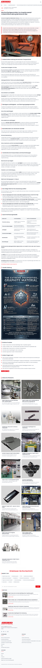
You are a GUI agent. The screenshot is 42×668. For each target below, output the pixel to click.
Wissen (5, 5)
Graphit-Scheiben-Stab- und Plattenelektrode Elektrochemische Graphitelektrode (19, 346)
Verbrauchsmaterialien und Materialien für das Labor (31, 640)
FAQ (2, 655)
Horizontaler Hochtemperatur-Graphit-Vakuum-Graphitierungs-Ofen (10, 560)
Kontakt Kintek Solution (5, 647)
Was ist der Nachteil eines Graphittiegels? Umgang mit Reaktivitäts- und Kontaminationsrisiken (21, 360)
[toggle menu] (40, 2)
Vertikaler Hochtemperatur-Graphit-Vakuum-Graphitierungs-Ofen (30, 454)
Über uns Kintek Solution (5, 637)
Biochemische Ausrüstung (26, 642)
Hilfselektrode (15, 578)
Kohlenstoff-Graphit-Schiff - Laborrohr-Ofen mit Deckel (11, 507)
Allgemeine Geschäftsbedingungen (7, 660)
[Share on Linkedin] (3, 371)
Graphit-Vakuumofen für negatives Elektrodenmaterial (8, 533)
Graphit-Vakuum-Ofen (6, 576)
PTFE (21, 576)
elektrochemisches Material (7, 578)
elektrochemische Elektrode (28, 576)
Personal (2, 644)
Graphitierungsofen (15, 576)
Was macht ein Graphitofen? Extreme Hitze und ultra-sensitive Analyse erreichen (18, 368)
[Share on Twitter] (5, 371)
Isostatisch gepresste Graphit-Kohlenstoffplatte (12, 351)
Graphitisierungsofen (11, 5)
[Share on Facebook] (2, 371)
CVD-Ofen (32, 578)
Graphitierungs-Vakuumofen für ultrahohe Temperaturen (14, 348)
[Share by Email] (8, 371)
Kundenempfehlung (4, 639)
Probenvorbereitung (25, 637)
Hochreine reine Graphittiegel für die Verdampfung (12, 350)
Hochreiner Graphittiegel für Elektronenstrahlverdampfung (27, 480)
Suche (38, 586)
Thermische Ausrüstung (26, 639)
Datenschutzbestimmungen (6, 658)
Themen (2, 656)
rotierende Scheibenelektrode (24, 578)
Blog (2, 645)
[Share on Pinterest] (7, 371)
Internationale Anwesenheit (6, 640)
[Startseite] (1, 5)
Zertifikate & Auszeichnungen (6, 642)
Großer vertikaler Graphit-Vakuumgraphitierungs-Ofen (27, 533)
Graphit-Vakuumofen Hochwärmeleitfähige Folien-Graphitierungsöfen (16, 344)
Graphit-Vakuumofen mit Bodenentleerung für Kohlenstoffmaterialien (30, 507)
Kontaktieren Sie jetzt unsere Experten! (9, 264)
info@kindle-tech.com (7, 626)
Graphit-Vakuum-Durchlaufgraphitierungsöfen (10, 479)
